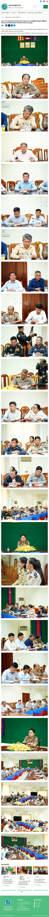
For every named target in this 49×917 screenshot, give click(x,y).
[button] (6, 25)
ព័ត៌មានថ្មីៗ (14, 17)
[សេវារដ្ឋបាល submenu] (17, 12)
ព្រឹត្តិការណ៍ (18, 17)
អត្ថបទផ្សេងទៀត (5, 864)
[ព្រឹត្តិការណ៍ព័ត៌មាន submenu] (26, 12)
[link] (8, 878)
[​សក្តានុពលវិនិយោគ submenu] (43, 12)
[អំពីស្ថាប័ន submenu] (10, 12)
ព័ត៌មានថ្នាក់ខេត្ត (8, 17)
